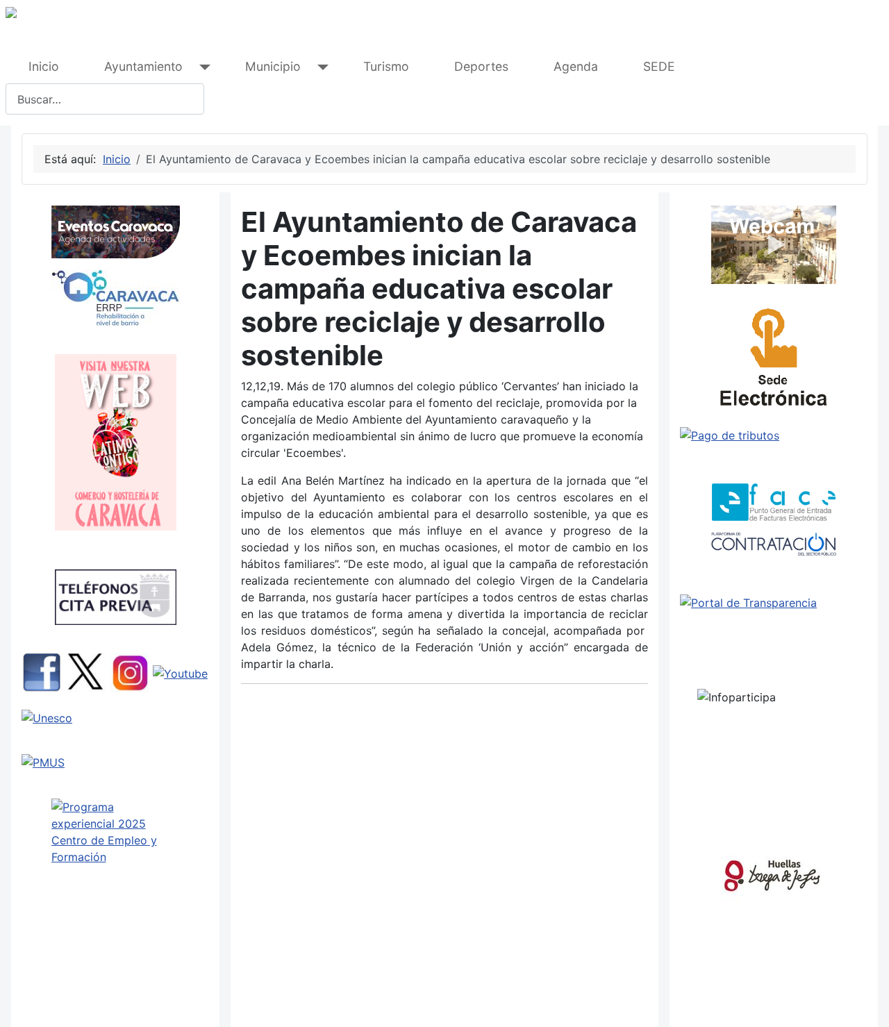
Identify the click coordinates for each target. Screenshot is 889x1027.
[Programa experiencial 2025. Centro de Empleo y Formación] (115, 861)
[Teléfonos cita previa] (115, 597)
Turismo (386, 66)
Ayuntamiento (143, 66)
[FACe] (773, 502)
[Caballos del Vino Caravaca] (115, 718)
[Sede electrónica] (773, 361)
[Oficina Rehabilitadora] (115, 297)
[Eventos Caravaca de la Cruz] (115, 232)
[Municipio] (320, 67)
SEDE (659, 66)
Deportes (481, 66)
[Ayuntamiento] (201, 67)
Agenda (576, 66)
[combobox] (105, 99)
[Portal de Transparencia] (773, 602)
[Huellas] (772, 873)
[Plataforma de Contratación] (773, 544)
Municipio (273, 66)
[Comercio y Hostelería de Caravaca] (115, 442)
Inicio (43, 66)
